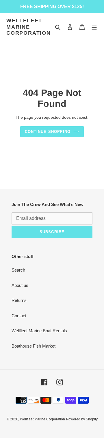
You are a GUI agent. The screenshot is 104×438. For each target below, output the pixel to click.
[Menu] (94, 27)
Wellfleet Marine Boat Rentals (39, 330)
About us (20, 285)
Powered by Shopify (82, 419)
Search (18, 270)
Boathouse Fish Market (33, 346)
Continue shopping (47, 131)
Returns (19, 300)
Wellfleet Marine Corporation (28, 27)
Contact (19, 315)
